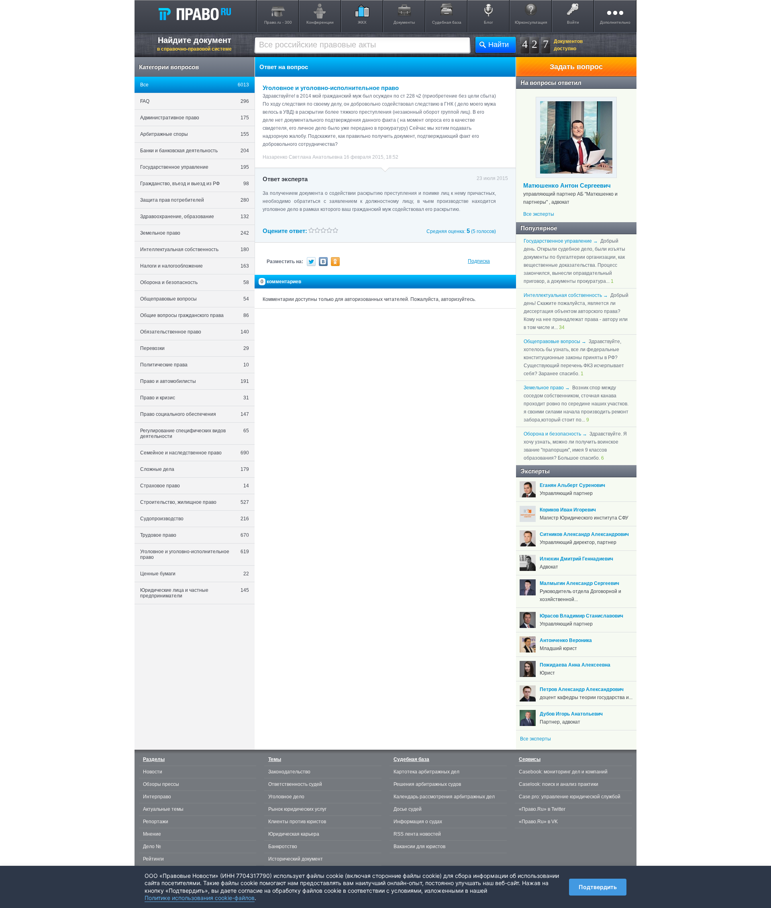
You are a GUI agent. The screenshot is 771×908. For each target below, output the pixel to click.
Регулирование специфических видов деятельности (194, 433)
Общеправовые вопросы (194, 299)
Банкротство (282, 846)
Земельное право (194, 233)
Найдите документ (194, 44)
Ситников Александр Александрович (584, 534)
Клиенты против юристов (297, 821)
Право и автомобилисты (194, 381)
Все (194, 85)
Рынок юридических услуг (297, 809)
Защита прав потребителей (194, 200)
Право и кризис (194, 398)
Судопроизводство (194, 518)
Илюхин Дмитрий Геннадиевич (576, 559)
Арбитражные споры (194, 134)
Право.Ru (194, 14)
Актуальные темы (163, 809)
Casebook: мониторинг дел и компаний (563, 772)
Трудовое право (194, 535)
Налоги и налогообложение (194, 266)
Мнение (152, 834)
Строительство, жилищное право (194, 502)
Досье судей (408, 809)
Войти (573, 22)
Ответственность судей (295, 784)
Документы (404, 22)
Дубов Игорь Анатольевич (571, 714)
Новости (152, 772)
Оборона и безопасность (194, 282)
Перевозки (194, 348)
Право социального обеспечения (194, 414)
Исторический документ (295, 859)
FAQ (194, 101)
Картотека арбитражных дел (426, 772)
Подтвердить (598, 886)
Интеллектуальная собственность (194, 249)
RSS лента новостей (417, 834)
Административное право (194, 118)
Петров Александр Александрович (582, 689)
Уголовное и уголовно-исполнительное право (194, 554)
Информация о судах (418, 821)
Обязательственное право (194, 332)
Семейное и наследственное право (194, 453)
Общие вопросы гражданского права (194, 315)
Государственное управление (194, 167)
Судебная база (446, 22)
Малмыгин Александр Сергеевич (579, 583)
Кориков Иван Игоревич (568, 510)
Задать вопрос (576, 67)
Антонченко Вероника (566, 640)
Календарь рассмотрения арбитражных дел (444, 797)
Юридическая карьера (293, 834)
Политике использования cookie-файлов (200, 897)
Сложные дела (194, 469)
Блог (488, 22)
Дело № (152, 846)
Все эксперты (538, 214)
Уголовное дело (286, 797)
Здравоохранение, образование (194, 216)
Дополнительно (615, 22)
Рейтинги (153, 859)
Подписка (479, 261)
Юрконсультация (531, 22)
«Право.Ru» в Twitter (542, 809)
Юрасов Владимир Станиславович (581, 616)
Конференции (320, 22)
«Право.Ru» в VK (538, 821)
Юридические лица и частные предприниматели (194, 593)
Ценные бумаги (194, 574)
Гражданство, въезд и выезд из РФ (194, 183)
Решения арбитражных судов (427, 784)
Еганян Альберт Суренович (572, 485)
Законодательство (289, 772)
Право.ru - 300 (278, 22)
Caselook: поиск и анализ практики (558, 784)
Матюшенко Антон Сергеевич (567, 185)
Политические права (194, 365)
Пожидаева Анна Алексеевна (575, 665)
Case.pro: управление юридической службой (569, 797)
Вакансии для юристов (419, 846)
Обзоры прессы (161, 784)
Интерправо (157, 797)
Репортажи (155, 821)
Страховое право (194, 486)
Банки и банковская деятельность (194, 150)
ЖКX (362, 22)
